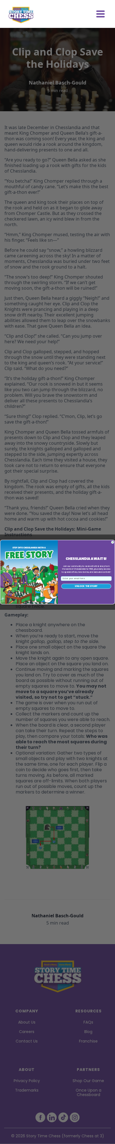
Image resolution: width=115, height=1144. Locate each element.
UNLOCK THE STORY (86, 586)
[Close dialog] (112, 542)
